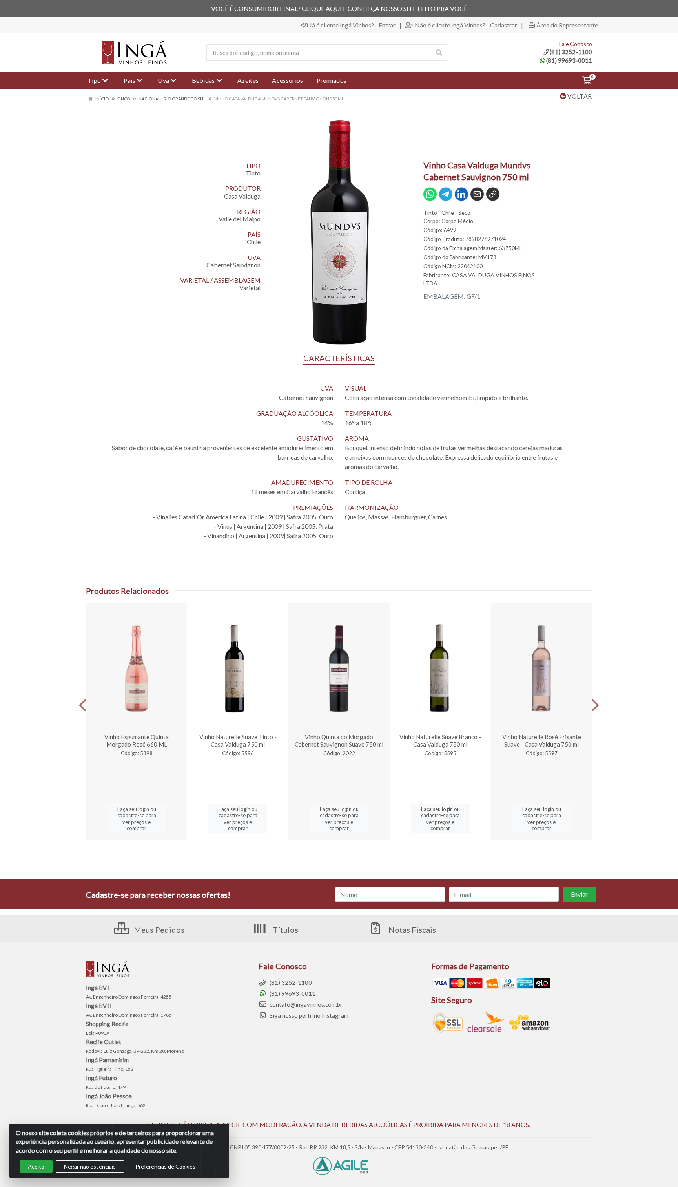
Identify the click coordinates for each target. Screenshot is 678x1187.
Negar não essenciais (90, 1166)
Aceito (36, 1166)
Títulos (284, 929)
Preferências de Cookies (165, 1166)
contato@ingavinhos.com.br (305, 1004)
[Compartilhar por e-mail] (477, 194)
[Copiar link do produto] (492, 194)
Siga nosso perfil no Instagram (308, 1015)
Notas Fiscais (411, 929)
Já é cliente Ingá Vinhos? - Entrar (352, 25)
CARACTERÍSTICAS (339, 358)
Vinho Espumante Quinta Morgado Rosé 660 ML (136, 740)
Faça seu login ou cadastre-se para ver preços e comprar (136, 818)
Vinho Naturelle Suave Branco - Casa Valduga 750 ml (440, 740)
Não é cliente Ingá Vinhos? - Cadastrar (466, 25)
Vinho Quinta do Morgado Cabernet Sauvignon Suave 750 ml (339, 740)
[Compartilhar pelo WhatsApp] (430, 194)
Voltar (579, 96)
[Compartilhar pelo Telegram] (445, 194)
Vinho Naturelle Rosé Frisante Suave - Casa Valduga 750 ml (541, 740)
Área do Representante (567, 25)
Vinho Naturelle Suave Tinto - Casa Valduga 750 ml (238, 740)
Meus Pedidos (158, 929)
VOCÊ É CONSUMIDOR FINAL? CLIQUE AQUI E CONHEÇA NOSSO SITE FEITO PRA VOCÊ (339, 8)
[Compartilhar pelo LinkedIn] (461, 194)
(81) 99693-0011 (569, 60)
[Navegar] (82, 705)
